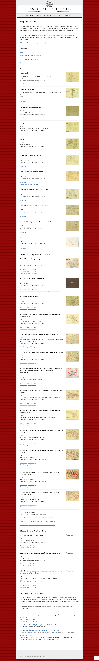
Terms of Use (42, 656)
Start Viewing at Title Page (28, 269)
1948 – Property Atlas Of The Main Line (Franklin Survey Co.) (37, 521)
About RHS (30, 15)
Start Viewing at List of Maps (28, 289)
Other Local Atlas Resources (28, 63)
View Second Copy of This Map (29, 184)
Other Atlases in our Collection (29, 59)
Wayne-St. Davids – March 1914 (29, 621)
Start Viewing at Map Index (28, 271)
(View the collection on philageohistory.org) (33, 43)
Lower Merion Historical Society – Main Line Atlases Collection (40, 630)
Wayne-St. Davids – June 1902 (28, 617)
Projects (50, 15)
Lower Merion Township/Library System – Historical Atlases (39, 625)
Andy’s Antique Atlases (27, 635)
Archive (40, 15)
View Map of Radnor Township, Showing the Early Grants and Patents (40, 291)
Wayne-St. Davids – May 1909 (28, 619)
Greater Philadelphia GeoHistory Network (60, 35)
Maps (21, 52)
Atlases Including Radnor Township (30, 55)
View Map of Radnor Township (29, 273)
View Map (23, 83)
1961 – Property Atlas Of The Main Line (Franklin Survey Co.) (37, 525)
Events (59, 15)
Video (67, 15)
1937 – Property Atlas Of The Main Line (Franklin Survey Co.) (37, 517)
